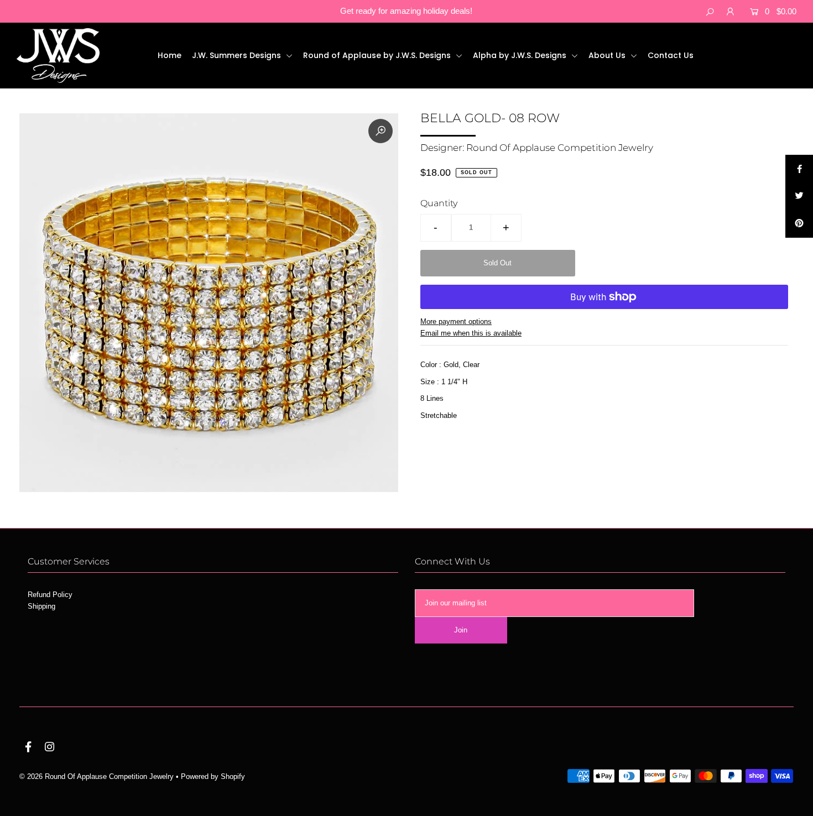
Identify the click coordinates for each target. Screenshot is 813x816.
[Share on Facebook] (799, 168)
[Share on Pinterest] (799, 224)
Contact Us (671, 55)
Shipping (41, 606)
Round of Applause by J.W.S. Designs (378, 55)
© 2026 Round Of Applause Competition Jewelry (96, 776)
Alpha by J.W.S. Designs (521, 55)
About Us (608, 55)
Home (169, 55)
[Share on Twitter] (799, 196)
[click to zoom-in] (380, 131)
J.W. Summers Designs (237, 55)
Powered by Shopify (213, 776)
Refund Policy (50, 594)
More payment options (456, 321)
